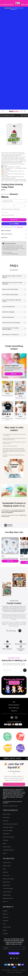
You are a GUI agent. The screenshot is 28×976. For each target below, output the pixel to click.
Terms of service (10, 972)
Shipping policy (19, 972)
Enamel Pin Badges (8, 830)
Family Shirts (6, 817)
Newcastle (5, 920)
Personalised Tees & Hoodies (10, 824)
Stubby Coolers (7, 846)
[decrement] (3, 205)
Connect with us (7, 862)
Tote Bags (5, 840)
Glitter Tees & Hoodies (8, 837)
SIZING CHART (6, 865)
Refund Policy (6, 882)
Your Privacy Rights (8, 888)
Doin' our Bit (6, 875)
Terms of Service (7, 891)
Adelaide (5, 910)
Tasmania (5, 933)
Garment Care (6, 885)
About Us (5, 901)
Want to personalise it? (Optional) (10, 209)
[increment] (24, 205)
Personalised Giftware (8, 850)
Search (4, 853)
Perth (4, 923)
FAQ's (4, 869)
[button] (2, 111)
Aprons (4, 843)
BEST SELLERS (6, 814)
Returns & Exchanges (8, 878)
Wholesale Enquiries (8, 898)
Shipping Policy (7, 895)
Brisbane (5, 914)
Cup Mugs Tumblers (8, 827)
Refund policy (15, 970)
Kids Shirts (5, 820)
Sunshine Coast (7, 927)
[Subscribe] (23, 784)
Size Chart (20, 227)
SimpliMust (8, 970)
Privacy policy (23, 970)
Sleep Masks (6, 833)
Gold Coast (5, 917)
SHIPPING (5, 872)
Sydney (5, 930)
